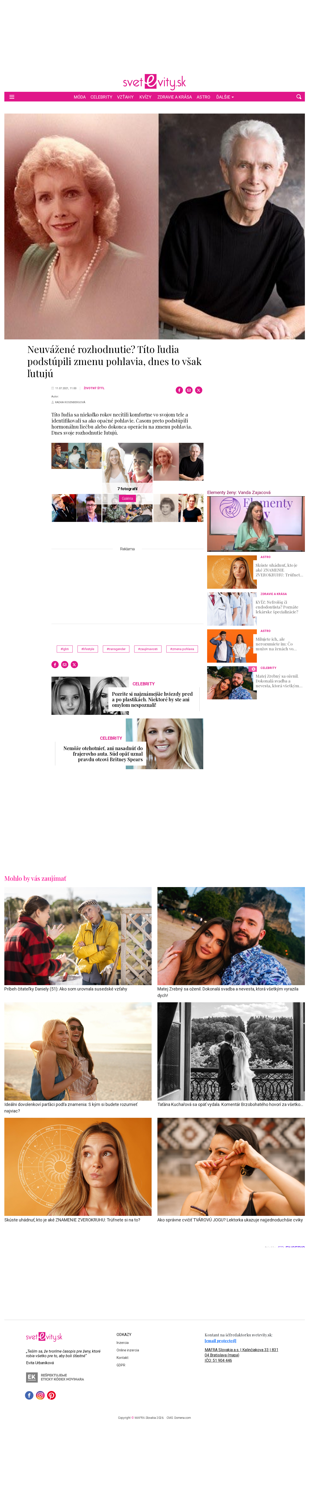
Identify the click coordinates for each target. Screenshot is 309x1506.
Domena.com (182, 1418)
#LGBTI (65, 649)
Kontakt (122, 1357)
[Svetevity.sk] (154, 82)
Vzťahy (125, 97)
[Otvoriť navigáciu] (12, 97)
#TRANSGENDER (116, 649)
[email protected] (220, 1340)
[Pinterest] (51, 1395)
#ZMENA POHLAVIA (182, 649)
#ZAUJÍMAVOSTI (148, 649)
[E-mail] (189, 390)
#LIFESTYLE (87, 649)
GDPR (121, 1365)
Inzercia (123, 1342)
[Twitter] (198, 390)
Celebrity (101, 97)
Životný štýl (94, 388)
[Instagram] (40, 1395)
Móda (80, 97)
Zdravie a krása (174, 97)
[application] (256, 524)
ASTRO (203, 97)
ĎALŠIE (223, 97)
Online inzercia (128, 1350)
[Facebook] (179, 390)
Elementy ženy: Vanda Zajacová (239, 492)
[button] (299, 96)
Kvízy (145, 97)
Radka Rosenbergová (70, 402)
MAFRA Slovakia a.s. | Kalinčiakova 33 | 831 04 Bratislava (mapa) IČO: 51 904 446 (241, 1355)
